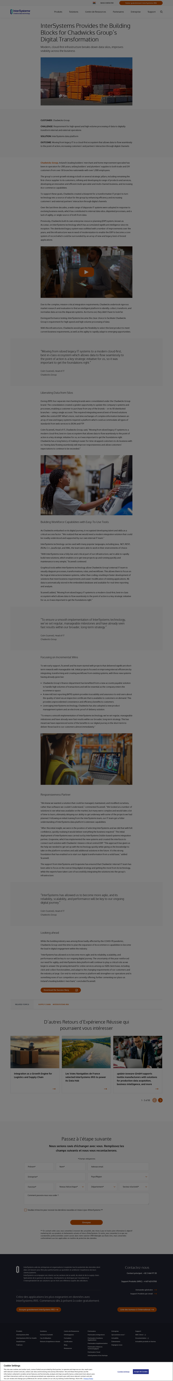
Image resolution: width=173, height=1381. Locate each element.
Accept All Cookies (140, 1371)
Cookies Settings (123, 1371)
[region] (86, 1371)
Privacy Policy (88, 1378)
